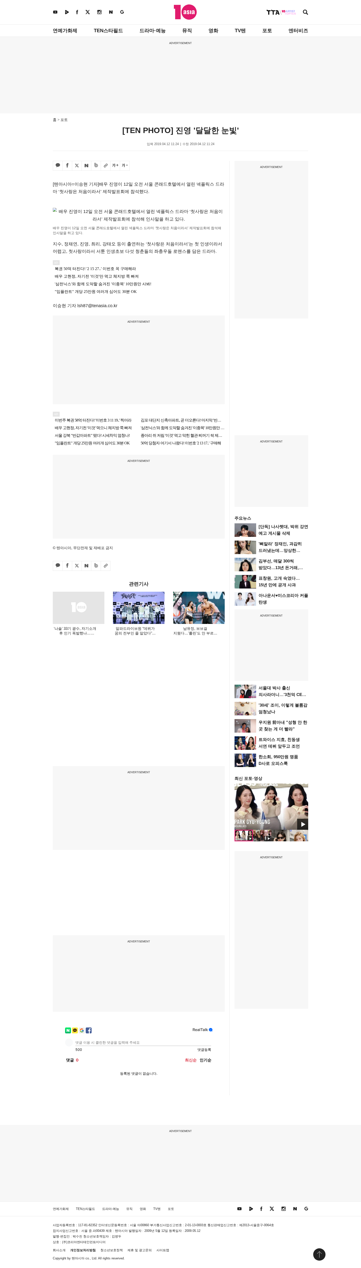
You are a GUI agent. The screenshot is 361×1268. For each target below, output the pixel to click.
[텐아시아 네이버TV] (67, 12)
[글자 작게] (125, 166)
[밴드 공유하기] (96, 166)
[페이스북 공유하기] (67, 166)
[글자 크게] (115, 166)
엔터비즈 (298, 30)
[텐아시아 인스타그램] (99, 12)
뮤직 (187, 30)
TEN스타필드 (108, 30)
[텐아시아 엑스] (87, 12)
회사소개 (59, 1250)
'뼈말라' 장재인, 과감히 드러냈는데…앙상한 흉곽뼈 (280, 550)
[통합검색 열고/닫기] (305, 13)
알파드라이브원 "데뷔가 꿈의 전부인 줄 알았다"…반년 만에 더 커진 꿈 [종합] (135, 633)
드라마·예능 (152, 30)
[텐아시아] (185, 12)
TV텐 (240, 30)
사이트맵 (162, 1250)
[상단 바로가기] (319, 1254)
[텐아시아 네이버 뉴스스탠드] (111, 12)
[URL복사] (106, 166)
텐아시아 (78, 1258)
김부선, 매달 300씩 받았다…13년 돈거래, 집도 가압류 (279, 568)
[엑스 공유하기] (77, 166)
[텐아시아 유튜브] (55, 12)
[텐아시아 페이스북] (77, 12)
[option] (271, 807)
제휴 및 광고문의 (139, 1250)
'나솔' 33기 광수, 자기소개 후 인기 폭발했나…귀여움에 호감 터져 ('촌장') (75, 633)
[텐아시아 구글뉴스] (122, 12)
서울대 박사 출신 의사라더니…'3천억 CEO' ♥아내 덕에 (282, 695)
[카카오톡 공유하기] (58, 166)
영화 (213, 30)
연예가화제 (65, 30)
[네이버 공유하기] (86, 166)
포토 (267, 30)
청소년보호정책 (111, 1250)
